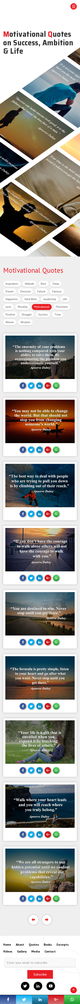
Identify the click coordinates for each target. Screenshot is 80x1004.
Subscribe (40, 974)
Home (7, 945)
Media (35, 951)
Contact (50, 951)
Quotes (34, 945)
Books (48, 945)
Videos (7, 951)
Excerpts (63, 945)
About (20, 945)
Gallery (22, 951)
